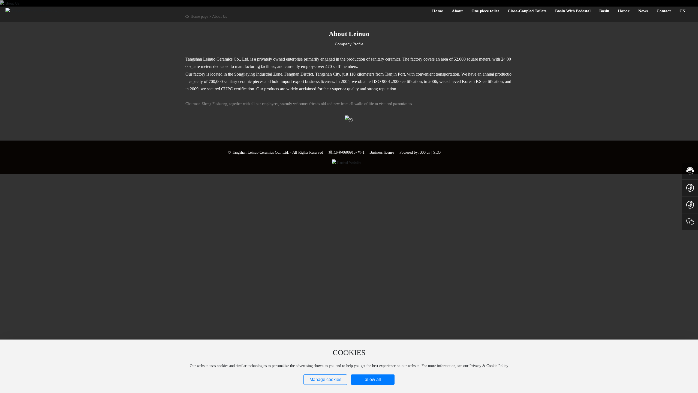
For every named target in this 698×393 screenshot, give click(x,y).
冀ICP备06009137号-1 (347, 152)
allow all (373, 379)
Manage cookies (325, 379)
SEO (437, 152)
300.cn (425, 152)
